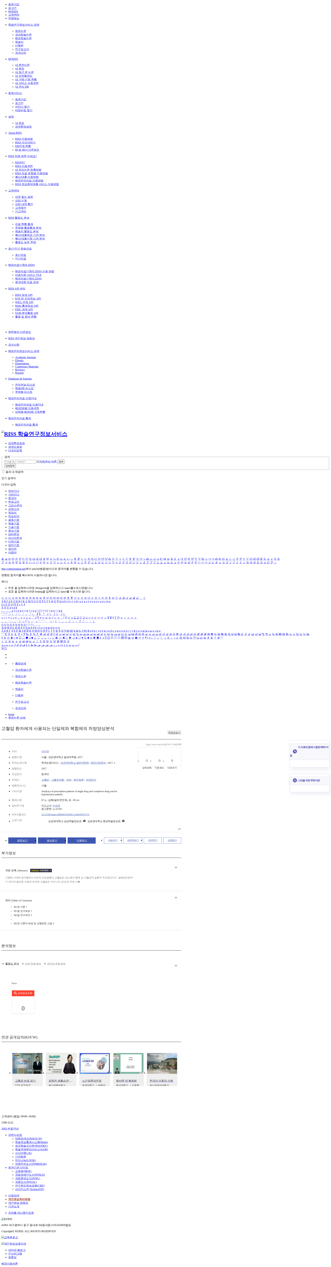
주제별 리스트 (23, 391)
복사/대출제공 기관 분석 (30, 235)
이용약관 (13, 1195)
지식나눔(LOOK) (25, 1160)
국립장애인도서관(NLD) (30, 1174)
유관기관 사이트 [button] (18, 1167)
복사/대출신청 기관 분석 (30, 238)
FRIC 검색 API (24, 309)
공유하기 (152, 840)
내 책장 (19, 68)
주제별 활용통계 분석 (28, 227)
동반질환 (79, 780)
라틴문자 (13, 534)
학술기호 (13, 523)
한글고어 (13, 501)
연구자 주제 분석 (56, 963)
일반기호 (13, 545)
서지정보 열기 (179, 829)
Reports (19, 372)
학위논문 (20, 31)
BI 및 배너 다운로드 (27, 149)
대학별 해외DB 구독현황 (30, 411)
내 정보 (19, 123)
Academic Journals (25, 357)
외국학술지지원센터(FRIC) (31, 1145)
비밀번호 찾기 (23, 110)
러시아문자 (15, 538)
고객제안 (20, 207)
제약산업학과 (98, 762)
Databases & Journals (20, 378)
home (11, 714)
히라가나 (13, 491)
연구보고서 (22, 49)
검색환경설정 (23, 126)
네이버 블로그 (17, 1250)
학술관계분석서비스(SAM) (31, 1149)
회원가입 (13, 4)
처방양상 (91, 780)
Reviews (20, 369)
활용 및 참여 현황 (26, 316)
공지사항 (13, 344)
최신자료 (20, 255)
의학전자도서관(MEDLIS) (31, 1163)
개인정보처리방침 (19, 1199)
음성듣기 (52, 840)
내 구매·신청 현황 (26, 79)
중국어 (12, 498)
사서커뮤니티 (23, 1153)
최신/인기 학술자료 (20, 248)
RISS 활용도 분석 (18, 217)
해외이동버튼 (9, 1263)
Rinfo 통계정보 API (26, 305)
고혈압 (45, 780)
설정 (11, 116)
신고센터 (20, 211)
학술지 (19, 41)
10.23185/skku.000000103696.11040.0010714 (65, 814)
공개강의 (20, 52)
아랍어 (12, 552)
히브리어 (13, 516)
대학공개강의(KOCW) (28, 1138)
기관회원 (20, 1156)
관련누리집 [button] (15, 1135)
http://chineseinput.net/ (13, 568)
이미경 (45, 751)
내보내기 (113, 840)
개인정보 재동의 (18, 1202)
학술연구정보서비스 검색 (23, 24)
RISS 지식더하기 (25, 142)
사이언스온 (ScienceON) (29, 1189)
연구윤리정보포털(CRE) (29, 1185)
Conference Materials (26, 366)
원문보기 (22, 840)
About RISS (15, 132)
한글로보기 (174, 732)
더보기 (176, 867)
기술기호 (13, 527)
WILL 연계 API (24, 302)
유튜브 (12, 1257)
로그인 (12, 8)
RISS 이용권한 (24, 166)
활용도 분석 (12, 963)
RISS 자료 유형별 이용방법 (31, 173)
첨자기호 (13, 530)
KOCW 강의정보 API (28, 298)
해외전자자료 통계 (19, 418)
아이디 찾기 (22, 106)
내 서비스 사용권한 (27, 83)
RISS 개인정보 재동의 (21, 338)
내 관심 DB (22, 86)
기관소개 (13, 1206)
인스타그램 (15, 1253)
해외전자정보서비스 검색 (23, 351)
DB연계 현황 (23, 146)
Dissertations (22, 363)
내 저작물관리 (23, 75)
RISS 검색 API (23, 294)
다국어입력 (15, 450)
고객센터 (13, 14)
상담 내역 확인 (24, 204)
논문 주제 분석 (33, 963)
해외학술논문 (23, 38)
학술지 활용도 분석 (27, 231)
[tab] (12, 963)
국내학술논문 (23, 34)
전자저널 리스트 (25, 384)
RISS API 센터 (16, 288)
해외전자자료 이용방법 (29, 180)
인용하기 (82, 840)
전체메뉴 (13, 18)
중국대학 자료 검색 (27, 282)
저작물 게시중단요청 (21, 1212)
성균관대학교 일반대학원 (75, 762)
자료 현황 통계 (24, 224)
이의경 (56, 805)
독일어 (12, 512)
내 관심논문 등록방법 (28, 169)
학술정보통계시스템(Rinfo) (31, 1142)
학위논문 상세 (17, 717)
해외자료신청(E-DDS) (21, 265)
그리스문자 (15, 505)
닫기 (4, 648)
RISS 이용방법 (24, 138)
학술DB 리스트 (24, 388)
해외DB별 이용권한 (27, 408)
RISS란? (20, 162)
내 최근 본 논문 (24, 72)
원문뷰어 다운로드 (19, 332)
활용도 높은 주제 (25, 242)
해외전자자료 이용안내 (22, 398)
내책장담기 (133, 840)
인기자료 (20, 258)
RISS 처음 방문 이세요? (22, 156)
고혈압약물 (57, 780)
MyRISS (13, 11)
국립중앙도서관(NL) (27, 1178)
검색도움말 (15, 446)
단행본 (19, 45)
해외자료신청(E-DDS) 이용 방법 (34, 271)
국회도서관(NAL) (26, 1182)
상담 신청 (21, 200)
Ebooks (19, 360)
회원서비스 (15, 93)
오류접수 (172, 840)
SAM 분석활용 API (26, 313)
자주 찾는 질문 (24, 196)
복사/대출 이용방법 (27, 177)
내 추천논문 (22, 65)
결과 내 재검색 (14, 471)
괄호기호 (13, 519)
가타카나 (13, 494)
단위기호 (13, 541)
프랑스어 (13, 509)
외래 (68, 780)
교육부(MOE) (23, 1171)
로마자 (12, 548)
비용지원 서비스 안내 (28, 275)
